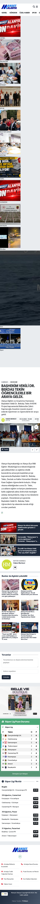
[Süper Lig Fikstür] (37, 781)
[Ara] (34, 7)
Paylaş (6, 449)
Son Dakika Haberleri (30, 879)
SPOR (34, 13)
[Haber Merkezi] (7, 564)
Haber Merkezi (19, 563)
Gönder (6, 677)
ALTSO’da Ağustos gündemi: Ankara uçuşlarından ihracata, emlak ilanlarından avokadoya (10, 615)
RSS (5, 894)
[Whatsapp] (20, 856)
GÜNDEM (13, 13)
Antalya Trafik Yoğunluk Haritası (7, 873)
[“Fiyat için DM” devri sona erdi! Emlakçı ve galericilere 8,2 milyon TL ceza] (10, 627)
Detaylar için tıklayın (20, 774)
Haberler (4, 382)
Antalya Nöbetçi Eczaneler (8, 865)
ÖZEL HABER (24, 13)
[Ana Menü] (37, 7)
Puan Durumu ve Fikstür (31, 871)
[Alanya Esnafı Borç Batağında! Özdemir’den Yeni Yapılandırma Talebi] (29, 605)
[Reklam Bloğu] (20, 701)
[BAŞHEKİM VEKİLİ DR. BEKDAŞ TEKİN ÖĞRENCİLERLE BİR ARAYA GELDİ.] (20, 435)
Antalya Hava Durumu (31, 864)
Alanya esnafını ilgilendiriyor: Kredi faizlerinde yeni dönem (29, 592)
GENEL (4, 13)
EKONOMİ (13, 382)
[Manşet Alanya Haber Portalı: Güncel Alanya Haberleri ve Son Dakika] (9, 7)
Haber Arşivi (8, 884)
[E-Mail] (15, 567)
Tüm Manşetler (9, 879)
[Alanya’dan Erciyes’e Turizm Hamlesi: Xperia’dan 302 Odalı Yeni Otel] (29, 627)
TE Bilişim (25, 901)
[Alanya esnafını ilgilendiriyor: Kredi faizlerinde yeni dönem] (29, 584)
